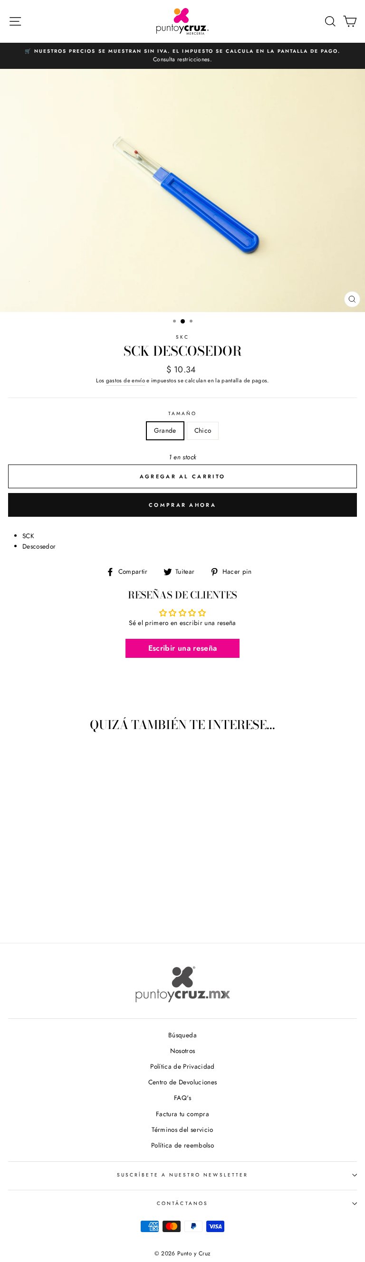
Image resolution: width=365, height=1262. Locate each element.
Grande (165, 430)
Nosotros (182, 1050)
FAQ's (182, 1097)
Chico (202, 430)
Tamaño (182, 413)
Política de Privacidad (182, 1066)
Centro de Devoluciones (182, 1082)
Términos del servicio (182, 1129)
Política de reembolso (182, 1145)
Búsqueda (182, 1035)
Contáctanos (182, 1203)
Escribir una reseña (182, 648)
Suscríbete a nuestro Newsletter (182, 1174)
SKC (182, 337)
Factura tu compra (182, 1114)
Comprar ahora (182, 505)
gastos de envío (125, 380)
